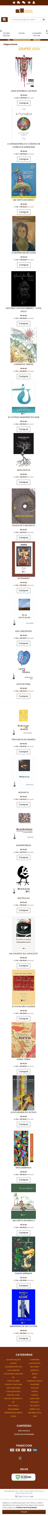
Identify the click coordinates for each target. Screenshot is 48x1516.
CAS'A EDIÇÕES (13, 1370)
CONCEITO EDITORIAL (13, 1384)
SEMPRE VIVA (34, 1409)
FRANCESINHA (13, 1409)
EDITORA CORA (13, 1395)
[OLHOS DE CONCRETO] (23, 514)
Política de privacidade (24, 1434)
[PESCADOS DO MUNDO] (23, 729)
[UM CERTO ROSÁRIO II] (23, 1210)
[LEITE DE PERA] (23, 673)
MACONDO (34, 1367)
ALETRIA (13, 1363)
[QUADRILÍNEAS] (23, 834)
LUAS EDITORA (34, 1363)
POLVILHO (35, 1388)
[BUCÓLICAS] (23, 887)
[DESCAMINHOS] (23, 1157)
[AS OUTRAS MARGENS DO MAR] (23, 406)
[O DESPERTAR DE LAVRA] (23, 242)
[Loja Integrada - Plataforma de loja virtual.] (24, 1496)
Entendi (24, 1512)
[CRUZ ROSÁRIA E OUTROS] (23, 80)
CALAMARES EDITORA (13, 1367)
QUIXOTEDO (35, 1398)
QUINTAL (34, 1395)
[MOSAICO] (23, 781)
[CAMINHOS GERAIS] (23, 353)
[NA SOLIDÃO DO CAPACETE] (23, 943)
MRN (34, 1377)
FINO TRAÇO (13, 1405)
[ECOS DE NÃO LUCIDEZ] (23, 995)
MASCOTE (35, 1370)
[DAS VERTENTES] (23, 620)
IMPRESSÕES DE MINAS (13, 1413)
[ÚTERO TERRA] (23, 1048)
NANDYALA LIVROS (34, 1381)
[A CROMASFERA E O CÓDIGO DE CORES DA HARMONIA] (23, 135)
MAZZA (35, 1374)
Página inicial (10, 44)
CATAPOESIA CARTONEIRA (13, 1376)
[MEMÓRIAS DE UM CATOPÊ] (23, 1315)
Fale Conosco (24, 1431)
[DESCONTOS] (23, 459)
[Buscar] (44, 19)
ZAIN (35, 1416)
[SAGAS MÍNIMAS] (23, 1262)
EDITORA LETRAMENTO (13, 1398)
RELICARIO (35, 1402)
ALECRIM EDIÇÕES (13, 1359)
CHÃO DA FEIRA (13, 1381)
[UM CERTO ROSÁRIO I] (23, 189)
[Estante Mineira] (24, 10)
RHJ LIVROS (34, 1405)
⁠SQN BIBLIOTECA (34, 1413)
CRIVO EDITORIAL (13, 1388)
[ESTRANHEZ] (23, 567)
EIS (13, 1402)
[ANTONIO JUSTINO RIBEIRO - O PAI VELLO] (23, 299)
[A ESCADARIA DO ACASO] (23, 1101)
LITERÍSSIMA (34, 1359)
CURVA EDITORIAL (13, 1391)
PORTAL (35, 1391)
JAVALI (13, 1416)
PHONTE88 (34, 1384)
